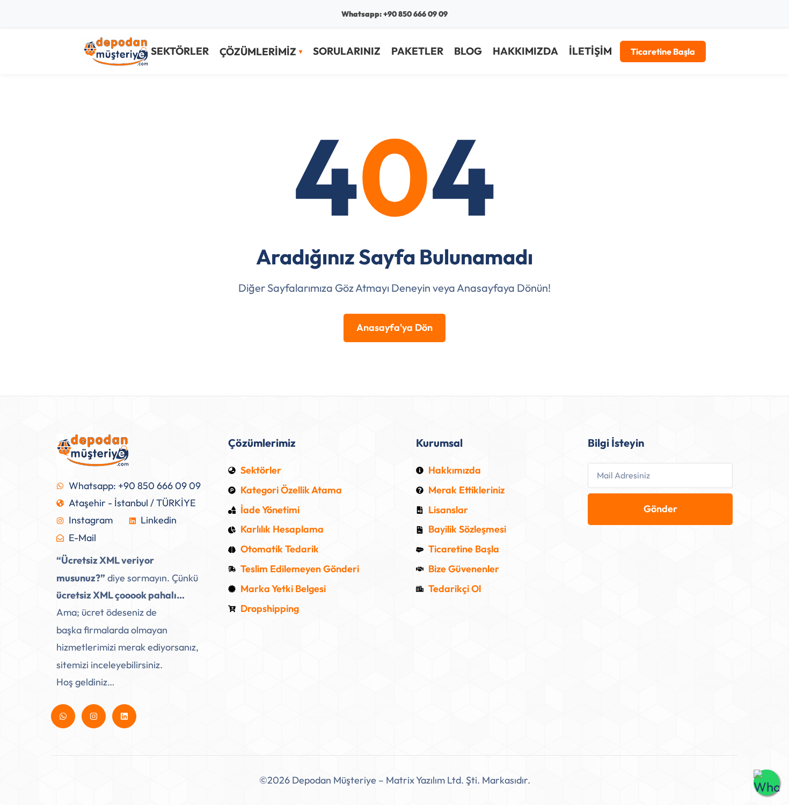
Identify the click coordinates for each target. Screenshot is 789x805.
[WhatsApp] (766, 782)
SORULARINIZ (347, 51)
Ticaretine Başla (663, 51)
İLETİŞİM (590, 51)
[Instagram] (94, 716)
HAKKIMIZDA (525, 51)
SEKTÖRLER (180, 51)
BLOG (468, 51)
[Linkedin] (124, 716)
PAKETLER (417, 51)
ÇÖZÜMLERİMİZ (258, 51)
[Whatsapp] (63, 716)
